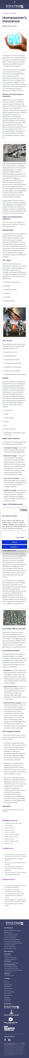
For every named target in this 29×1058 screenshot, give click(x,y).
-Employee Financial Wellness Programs (13, 970)
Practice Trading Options (10, 946)
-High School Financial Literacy (11, 963)
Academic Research (8, 988)
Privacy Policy (7, 990)
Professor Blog (7, 999)
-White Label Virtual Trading (10, 966)
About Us (6, 981)
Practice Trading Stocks (9, 944)
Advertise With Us (8, 984)
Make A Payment (8, 995)
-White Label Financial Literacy (11, 968)
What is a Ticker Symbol (11, 841)
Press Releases (7, 986)
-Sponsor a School (8, 971)
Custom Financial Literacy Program (12, 941)
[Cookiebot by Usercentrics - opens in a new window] (20, 510)
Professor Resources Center (10, 948)
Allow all (14, 542)
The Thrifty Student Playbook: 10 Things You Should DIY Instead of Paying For (14, 868)
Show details (20, 537)
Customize (14, 546)
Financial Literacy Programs (10, 935)
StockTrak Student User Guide (13, 823)
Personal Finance (9, 13)
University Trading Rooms (10, 937)
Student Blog (7, 1000)
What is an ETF (9, 843)
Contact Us (6, 982)
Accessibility (7, 997)
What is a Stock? (9, 839)
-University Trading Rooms (10, 959)
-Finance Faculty (8, 955)
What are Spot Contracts (12, 834)
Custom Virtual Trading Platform (12, 939)
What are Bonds (9, 828)
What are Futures (10, 830)
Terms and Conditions (9, 991)
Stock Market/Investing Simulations (12, 930)
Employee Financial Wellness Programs (13, 943)
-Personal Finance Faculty (10, 957)
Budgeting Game (8, 932)
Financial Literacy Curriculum (11, 934)
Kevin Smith (13, 26)
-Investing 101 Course (9, 975)
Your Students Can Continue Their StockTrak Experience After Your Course (14, 895)
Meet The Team (7, 993)
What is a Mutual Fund (11, 836)
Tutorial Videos (9, 825)
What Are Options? (10, 832)
